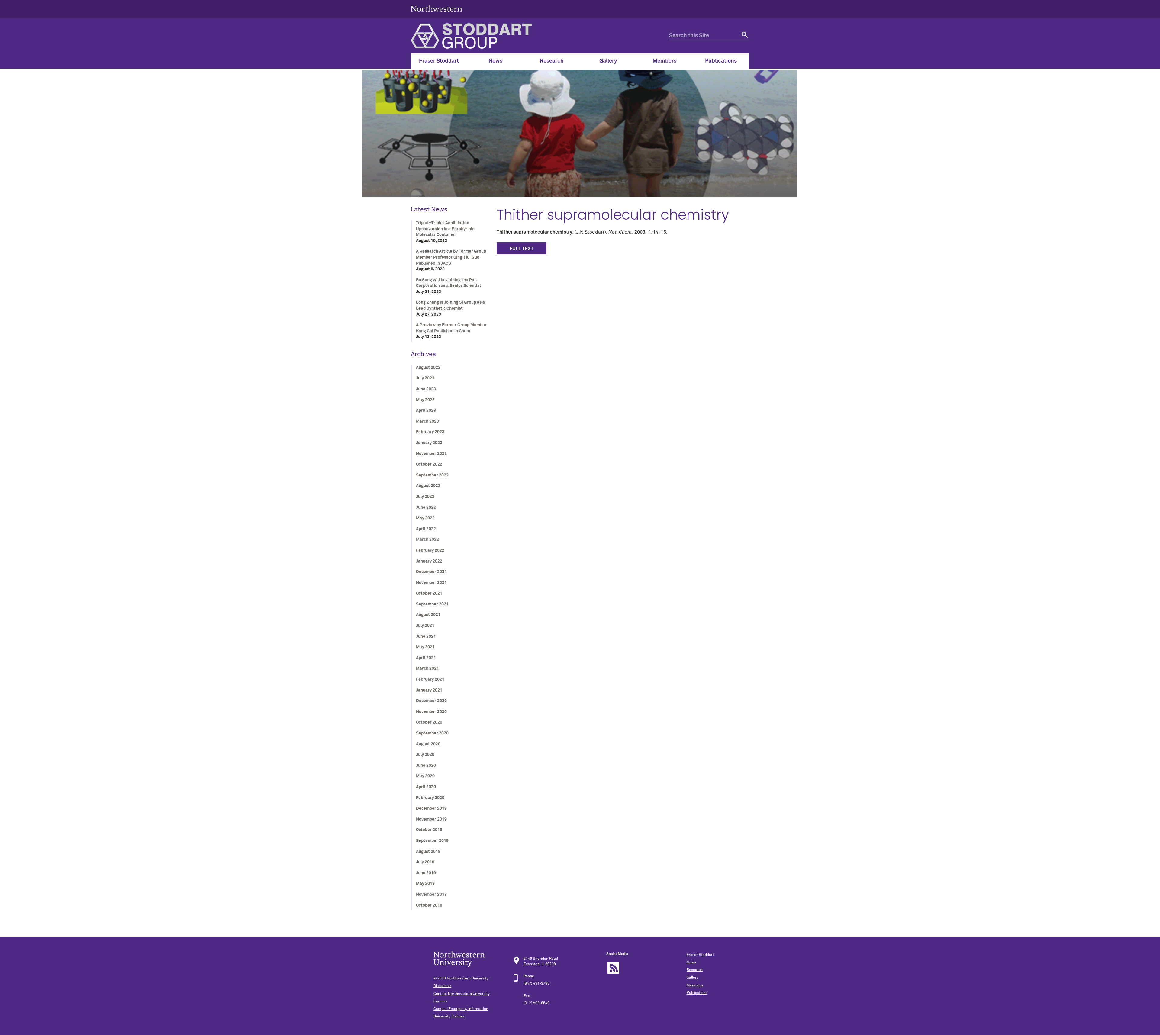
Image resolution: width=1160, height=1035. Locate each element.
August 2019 (428, 852)
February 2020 (430, 798)
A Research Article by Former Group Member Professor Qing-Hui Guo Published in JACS (451, 257)
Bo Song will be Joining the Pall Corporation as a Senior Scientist (448, 283)
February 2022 (430, 550)
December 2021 (431, 572)
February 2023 (430, 432)
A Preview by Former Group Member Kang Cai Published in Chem (451, 328)
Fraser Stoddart (700, 955)
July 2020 (425, 755)
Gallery (692, 977)
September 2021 (432, 604)
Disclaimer (442, 986)
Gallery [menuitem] (608, 61)
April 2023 (426, 410)
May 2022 (425, 518)
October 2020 (429, 722)
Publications (697, 993)
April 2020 (426, 787)
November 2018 (431, 894)
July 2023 (425, 378)
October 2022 (429, 464)
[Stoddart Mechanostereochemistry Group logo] (540, 36)
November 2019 (431, 819)
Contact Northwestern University (461, 994)
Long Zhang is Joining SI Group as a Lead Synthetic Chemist (450, 305)
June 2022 (426, 507)
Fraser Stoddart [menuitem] (439, 61)
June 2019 (426, 873)
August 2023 (428, 368)
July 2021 (425, 626)
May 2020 (425, 776)
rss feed (613, 968)
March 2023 (427, 421)
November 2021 (431, 583)
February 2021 (430, 679)
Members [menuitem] (664, 61)
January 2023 (429, 443)
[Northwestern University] (436, 16)
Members (695, 985)
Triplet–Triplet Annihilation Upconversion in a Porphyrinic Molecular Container (445, 229)
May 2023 (425, 400)
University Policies (448, 1016)
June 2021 (426, 636)
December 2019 (431, 808)
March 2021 (427, 668)
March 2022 (427, 539)
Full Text (521, 248)
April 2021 (426, 658)
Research (695, 970)
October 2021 (429, 593)
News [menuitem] (495, 61)
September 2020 (432, 733)
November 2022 (431, 454)
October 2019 (429, 830)
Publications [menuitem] (721, 61)
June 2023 (426, 389)
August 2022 (428, 486)
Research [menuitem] (552, 61)
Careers (440, 1001)
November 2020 (431, 712)
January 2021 (429, 690)
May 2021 (425, 647)
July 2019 (425, 862)
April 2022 (426, 529)
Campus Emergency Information (460, 1009)
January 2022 (429, 561)
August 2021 (428, 615)
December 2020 (431, 701)
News (691, 962)
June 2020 (426, 765)
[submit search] (744, 36)
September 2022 (432, 475)
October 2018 (429, 905)
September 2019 (432, 841)
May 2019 (425, 884)
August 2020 (428, 744)
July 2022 (425, 497)
